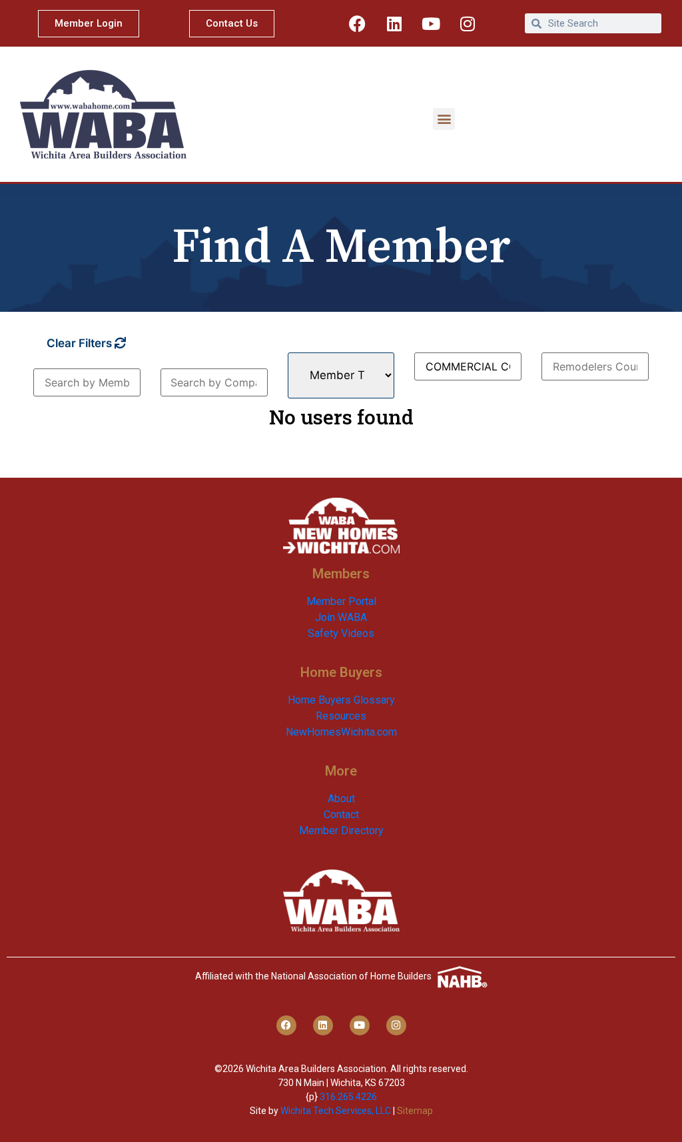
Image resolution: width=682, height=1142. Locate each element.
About (341, 798)
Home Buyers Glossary (341, 700)
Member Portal (341, 601)
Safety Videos (341, 633)
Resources (341, 716)
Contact (341, 814)
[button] (444, 119)
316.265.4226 (348, 1096)
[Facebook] (357, 23)
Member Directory (341, 830)
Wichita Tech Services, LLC (335, 1110)
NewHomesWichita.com (341, 732)
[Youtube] (431, 23)
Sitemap (415, 1110)
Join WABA (341, 617)
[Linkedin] (394, 23)
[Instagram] (467, 23)
